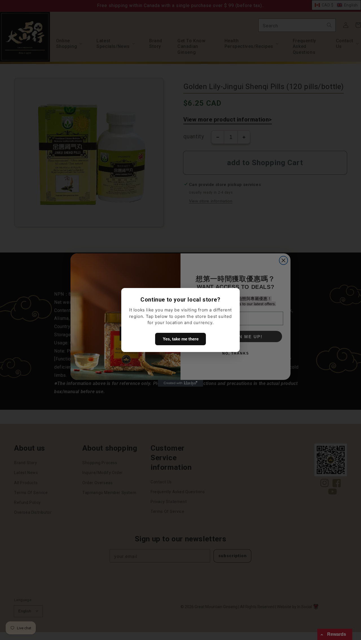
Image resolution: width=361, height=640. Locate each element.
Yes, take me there (181, 338)
